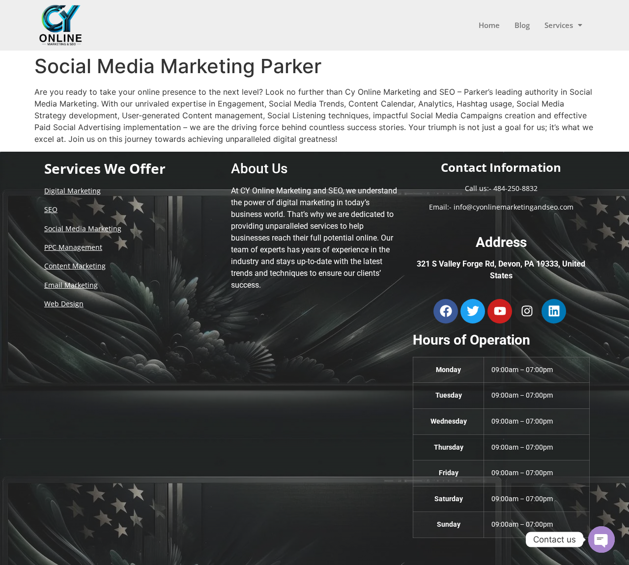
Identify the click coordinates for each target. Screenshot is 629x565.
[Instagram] (527, 311)
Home (489, 25)
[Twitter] (472, 311)
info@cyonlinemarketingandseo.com (513, 207)
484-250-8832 (515, 188)
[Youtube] (499, 311)
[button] (563, 25)
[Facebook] (445, 311)
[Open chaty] (601, 539)
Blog (522, 25)
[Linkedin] (554, 311)
